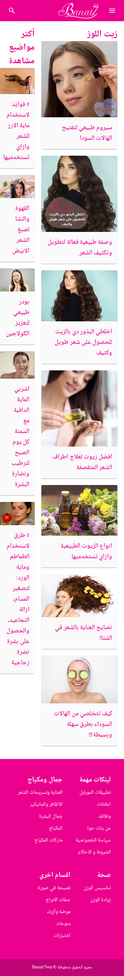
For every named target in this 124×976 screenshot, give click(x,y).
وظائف (104, 816)
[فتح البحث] (112, 11)
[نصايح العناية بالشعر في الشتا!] (79, 595)
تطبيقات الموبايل (95, 792)
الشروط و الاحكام (94, 852)
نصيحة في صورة (54, 888)
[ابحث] (12, 11)
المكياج (55, 828)
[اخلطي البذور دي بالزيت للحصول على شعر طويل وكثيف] (79, 295)
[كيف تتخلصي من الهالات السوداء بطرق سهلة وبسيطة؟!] (79, 679)
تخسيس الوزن (97, 888)
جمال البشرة (50, 816)
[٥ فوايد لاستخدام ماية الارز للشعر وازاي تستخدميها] (17, 81)
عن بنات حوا (99, 828)
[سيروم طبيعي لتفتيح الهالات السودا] (79, 79)
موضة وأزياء (58, 911)
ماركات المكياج (48, 840)
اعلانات (104, 804)
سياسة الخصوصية (93, 840)
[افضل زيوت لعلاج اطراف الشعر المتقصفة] (79, 408)
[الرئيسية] (81, 11)
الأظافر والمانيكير (46, 804)
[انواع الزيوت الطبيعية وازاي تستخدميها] (79, 510)
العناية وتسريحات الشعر (40, 792)
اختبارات (62, 935)
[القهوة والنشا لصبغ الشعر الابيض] (17, 186)
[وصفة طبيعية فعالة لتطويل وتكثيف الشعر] (79, 194)
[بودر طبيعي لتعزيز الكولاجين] (17, 280)
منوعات (63, 923)
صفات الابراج (58, 899)
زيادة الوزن (100, 899)
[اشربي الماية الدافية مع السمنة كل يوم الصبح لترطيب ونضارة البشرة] (17, 365)
